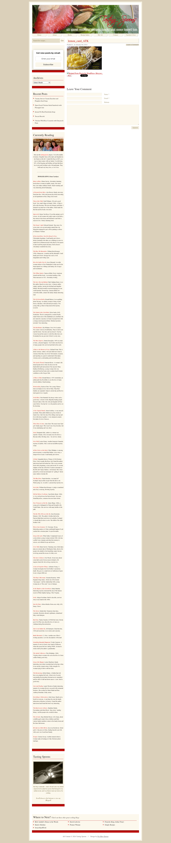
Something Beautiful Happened (41, 642)
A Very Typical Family (39, 410)
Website (106, 102)
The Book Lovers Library (40, 708)
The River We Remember (40, 251)
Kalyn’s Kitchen (40, 825)
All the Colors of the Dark (40, 450)
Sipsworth (36, 214)
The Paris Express (38, 340)
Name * (106, 94)
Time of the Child (38, 201)
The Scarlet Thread (38, 362)
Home (39, 35)
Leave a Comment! (132, 45)
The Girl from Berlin (39, 299)
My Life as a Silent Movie (40, 728)
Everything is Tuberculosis (40, 697)
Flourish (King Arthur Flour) (114, 822)
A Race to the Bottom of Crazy (41, 349)
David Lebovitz (75, 822)
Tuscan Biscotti (40, 116)
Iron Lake (36, 487)
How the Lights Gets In (39, 262)
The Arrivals (36, 717)
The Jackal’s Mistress (39, 653)
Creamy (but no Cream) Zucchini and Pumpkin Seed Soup (46, 100)
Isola (34, 597)
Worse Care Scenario (39, 527)
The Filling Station (38, 273)
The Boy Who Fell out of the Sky (42, 514)
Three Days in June (38, 424)
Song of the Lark (37, 536)
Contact (115, 35)
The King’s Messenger (39, 577)
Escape (35, 737)
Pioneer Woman (75, 825)
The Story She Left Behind (40, 282)
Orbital (35, 459)
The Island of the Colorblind (41, 312)
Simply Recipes (110, 825)
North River (36, 397)
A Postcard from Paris (39, 192)
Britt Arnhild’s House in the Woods (46, 822)
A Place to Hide (37, 378)
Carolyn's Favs (131, 35)
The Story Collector (38, 558)
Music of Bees (37, 181)
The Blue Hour (37, 478)
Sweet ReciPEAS (40, 828)
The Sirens (36, 611)
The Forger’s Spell (38, 225)
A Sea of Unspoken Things (40, 567)
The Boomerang (37, 673)
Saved (34, 432)
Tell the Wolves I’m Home (40, 494)
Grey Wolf (36, 441)
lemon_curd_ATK (78, 41)
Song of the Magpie (38, 662)
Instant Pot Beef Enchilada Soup (45, 112)
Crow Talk (36, 547)
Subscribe (48, 64)
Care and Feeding (38, 686)
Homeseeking (37, 386)
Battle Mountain (37, 635)
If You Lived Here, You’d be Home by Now (45, 236)
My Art (100, 35)
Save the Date (37, 604)
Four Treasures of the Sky (40, 503)
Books (70, 35)
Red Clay (35, 620)
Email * (106, 98)
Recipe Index (85, 35)
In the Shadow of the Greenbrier (42, 588)
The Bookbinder (37, 327)
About (55, 35)
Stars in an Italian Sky (39, 629)
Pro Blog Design (102, 836)
